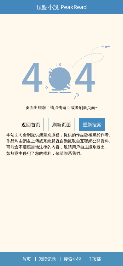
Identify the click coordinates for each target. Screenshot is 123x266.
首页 (26, 259)
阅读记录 (47, 259)
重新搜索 (92, 124)
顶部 (96, 259)
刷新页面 (61, 124)
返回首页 (30, 124)
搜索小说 (72, 259)
